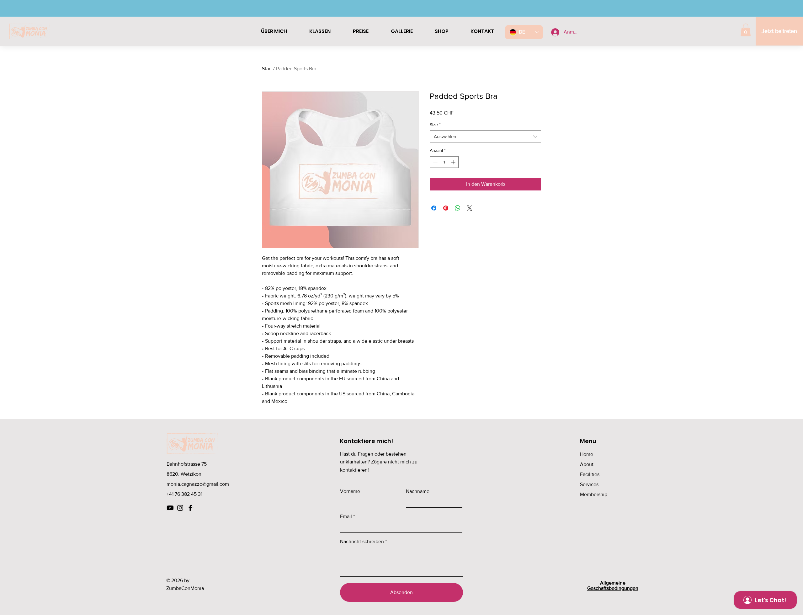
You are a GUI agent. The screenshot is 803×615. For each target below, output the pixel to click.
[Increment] (454, 162)
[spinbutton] (444, 162)
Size (435, 124)
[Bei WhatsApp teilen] (457, 208)
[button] (745, 30)
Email (346, 516)
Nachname (417, 491)
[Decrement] (435, 162)
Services (589, 484)
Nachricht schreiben (362, 541)
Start (267, 68)
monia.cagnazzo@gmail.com (198, 484)
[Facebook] (190, 508)
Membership (593, 494)
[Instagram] (180, 508)
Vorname (350, 491)
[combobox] (485, 136)
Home (586, 454)
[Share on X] (469, 208)
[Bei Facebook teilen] (434, 208)
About (586, 464)
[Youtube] (170, 508)
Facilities (589, 474)
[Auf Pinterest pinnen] (445, 208)
